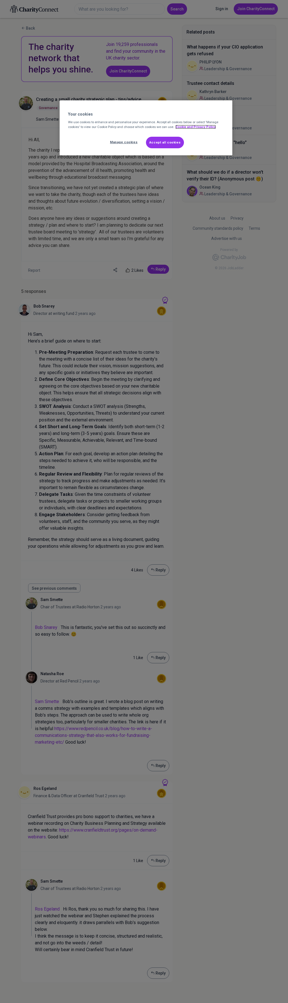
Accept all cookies (165, 142)
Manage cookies (124, 142)
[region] (146, 128)
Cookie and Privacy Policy (196, 127)
